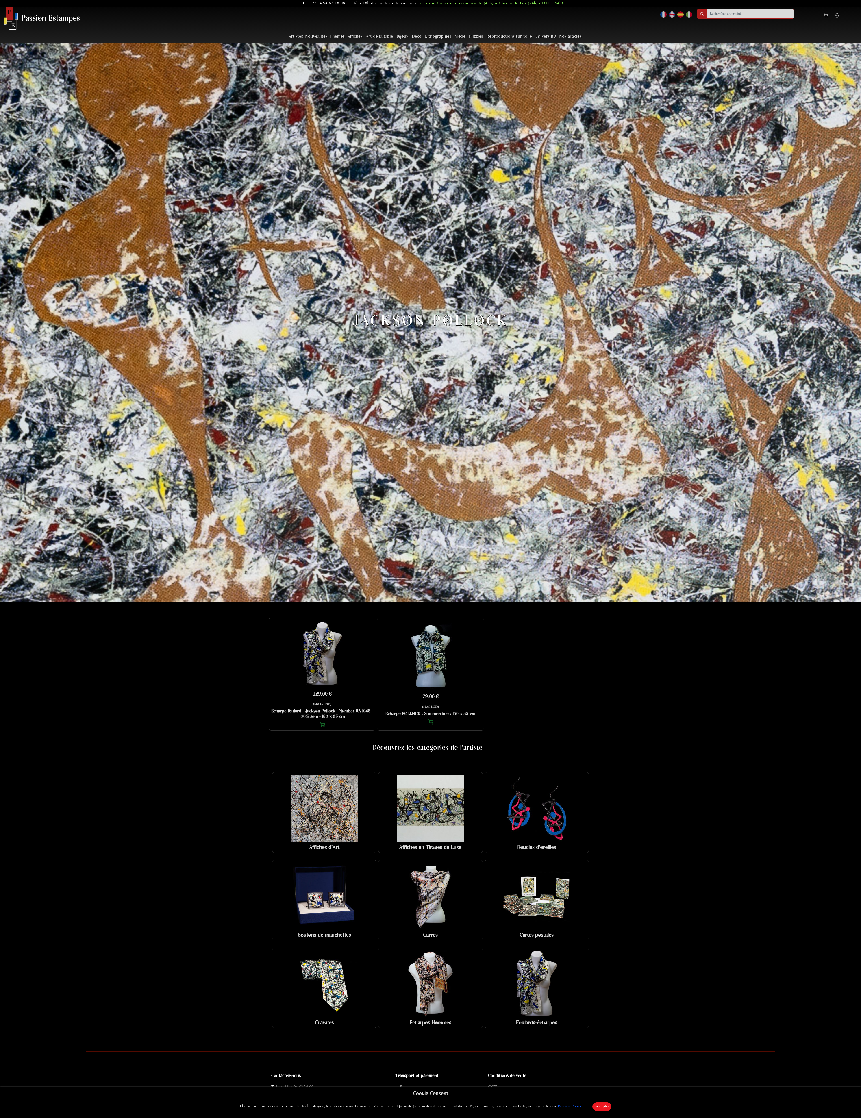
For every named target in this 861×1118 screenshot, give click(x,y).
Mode (460, 36)
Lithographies (438, 36)
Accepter (602, 1106)
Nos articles (570, 36)
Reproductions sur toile (509, 36)
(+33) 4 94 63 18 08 (326, 3)
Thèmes (337, 36)
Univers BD (545, 36)
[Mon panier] (827, 16)
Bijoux (402, 36)
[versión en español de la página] (680, 14)
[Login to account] (836, 16)
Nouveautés (316, 36)
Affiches (355, 36)
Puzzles (476, 36)
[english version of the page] (672, 14)
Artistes (296, 36)
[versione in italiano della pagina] (689, 14)
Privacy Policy (570, 1106)
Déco (417, 36)
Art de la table (379, 36)
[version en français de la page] (663, 14)
